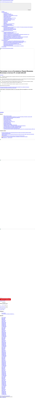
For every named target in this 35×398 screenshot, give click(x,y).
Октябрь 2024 (4, 335)
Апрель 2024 (4, 340)
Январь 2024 (4, 342)
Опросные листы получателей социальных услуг (11, 43)
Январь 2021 (4, 372)
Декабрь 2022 (4, 353)
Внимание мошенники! (7, 123)
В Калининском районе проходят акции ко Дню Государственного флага (13, 135)
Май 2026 (3, 319)
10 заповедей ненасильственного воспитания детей (12, 128)
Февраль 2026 (4, 322)
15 (2, 306)
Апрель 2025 (4, 330)
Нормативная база (4, 26)
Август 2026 (4, 317)
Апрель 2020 (4, 379)
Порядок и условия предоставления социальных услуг (12, 35)
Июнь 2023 (3, 348)
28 (1, 308)
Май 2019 (3, 388)
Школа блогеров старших (8, 115)
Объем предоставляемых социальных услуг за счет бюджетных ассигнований (16, 36)
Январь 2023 (4, 352)
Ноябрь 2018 (4, 392)
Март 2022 (3, 360)
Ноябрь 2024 (4, 334)
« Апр (1, 309)
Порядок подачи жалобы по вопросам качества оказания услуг (13, 42)
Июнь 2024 (3, 338)
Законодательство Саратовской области (10, 28)
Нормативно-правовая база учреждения (10, 29)
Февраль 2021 (4, 371)
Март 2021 (3, 370)
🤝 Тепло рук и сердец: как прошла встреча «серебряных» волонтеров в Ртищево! (14, 136)
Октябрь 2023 (4, 345)
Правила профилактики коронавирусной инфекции (12, 117)
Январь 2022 (4, 362)
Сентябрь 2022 (4, 355)
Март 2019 (3, 390)
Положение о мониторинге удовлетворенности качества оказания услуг (15, 41)
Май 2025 (3, 329)
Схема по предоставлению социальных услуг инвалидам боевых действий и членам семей (18, 116)
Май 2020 (3, 378)
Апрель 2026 (4, 320)
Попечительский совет (7, 20)
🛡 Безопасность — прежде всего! (7, 137)
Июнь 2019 (3, 387)
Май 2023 (3, 349)
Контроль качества (5, 40)
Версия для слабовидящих (5, 299)
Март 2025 (3, 331)
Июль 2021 (3, 367)
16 (3, 306)
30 (3, 308)
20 (0, 307)
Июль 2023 (3, 347)
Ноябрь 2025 (4, 324)
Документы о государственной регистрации (10, 15)
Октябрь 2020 (4, 374)
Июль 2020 (3, 377)
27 (0, 308)
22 (2, 307)
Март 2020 (3, 380)
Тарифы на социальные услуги (8, 32)
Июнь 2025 (3, 328)
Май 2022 (3, 359)
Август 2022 (4, 356)
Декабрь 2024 (4, 333)
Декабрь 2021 (4, 363)
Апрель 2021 (4, 369)
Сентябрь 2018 (4, 394)
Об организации (4, 12)
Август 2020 (4, 376)
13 (0, 306)
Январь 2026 (4, 323)
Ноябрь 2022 (4, 354)
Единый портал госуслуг (7, 120)
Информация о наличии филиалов (9, 23)
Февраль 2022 (4, 361)
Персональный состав (7, 17)
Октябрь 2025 (4, 325)
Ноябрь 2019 (4, 383)
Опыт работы (6, 21)
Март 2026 (3, 321)
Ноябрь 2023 (4, 344)
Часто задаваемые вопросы (8, 24)
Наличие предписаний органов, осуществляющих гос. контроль (14, 45)
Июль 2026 (3, 318)
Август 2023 (4, 346)
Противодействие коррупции (8, 118)
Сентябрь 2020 (4, 375)
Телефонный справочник (7, 18)
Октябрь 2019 (4, 384)
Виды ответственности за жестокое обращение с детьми (12, 127)
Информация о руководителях (8, 14)
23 (3, 307)
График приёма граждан (7, 16)
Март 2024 (3, 341)
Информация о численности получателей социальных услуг (13, 38)
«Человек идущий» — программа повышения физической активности (15, 125)
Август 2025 (4, 327)
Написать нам (4, 46)
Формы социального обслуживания (9, 19)
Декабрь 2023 (4, 343)
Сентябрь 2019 (4, 385)
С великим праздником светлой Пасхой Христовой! (8, 87)
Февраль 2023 (4, 351)
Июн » (3, 309)
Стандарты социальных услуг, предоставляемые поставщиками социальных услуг (16, 34)
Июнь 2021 (3, 368)
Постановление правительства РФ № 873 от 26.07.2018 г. (12, 44)
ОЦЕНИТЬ (2, 112)
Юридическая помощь (7, 119)
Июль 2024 (3, 337)
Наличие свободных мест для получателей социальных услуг (13, 37)
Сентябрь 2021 (4, 365)
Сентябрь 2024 (4, 336)
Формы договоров (6, 39)
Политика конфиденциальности (9, 25)
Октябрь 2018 (4, 393)
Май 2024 (3, 339)
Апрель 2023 (4, 350)
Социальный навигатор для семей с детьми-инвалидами (12, 126)
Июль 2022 (3, 357)
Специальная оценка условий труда (9, 121)
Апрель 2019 (4, 389)
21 (1, 307)
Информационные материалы (8, 30)
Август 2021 (4, 366)
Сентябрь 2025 (4, 326)
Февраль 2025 (4, 332)
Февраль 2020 (4, 381)
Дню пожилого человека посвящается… (8, 313)
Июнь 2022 (3, 358)
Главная (3, 11)
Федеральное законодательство (8, 27)
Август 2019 (4, 386)
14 (1, 306)
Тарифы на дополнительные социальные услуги (11, 33)
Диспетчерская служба (7, 122)
